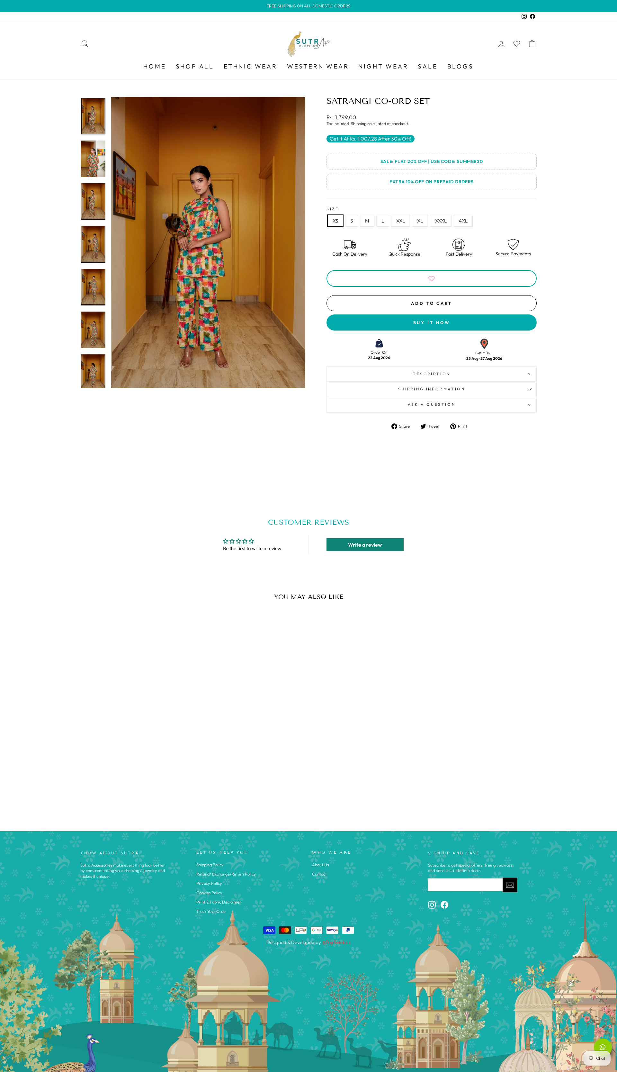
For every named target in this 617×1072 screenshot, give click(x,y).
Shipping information (431, 388)
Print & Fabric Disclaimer (218, 901)
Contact (319, 874)
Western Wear (318, 66)
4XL (463, 221)
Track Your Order (211, 911)
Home (154, 66)
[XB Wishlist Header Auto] (517, 43)
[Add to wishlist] (431, 278)
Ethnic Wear (250, 66)
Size (332, 208)
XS (335, 221)
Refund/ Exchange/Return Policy (226, 874)
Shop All (195, 66)
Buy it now (431, 322)
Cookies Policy (209, 892)
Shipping (358, 123)
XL (420, 221)
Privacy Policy (209, 883)
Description (432, 373)
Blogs (460, 66)
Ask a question (431, 404)
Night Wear (383, 66)
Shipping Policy (210, 864)
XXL (400, 221)
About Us (320, 864)
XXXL (441, 221)
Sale (427, 66)
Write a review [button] (365, 544)
